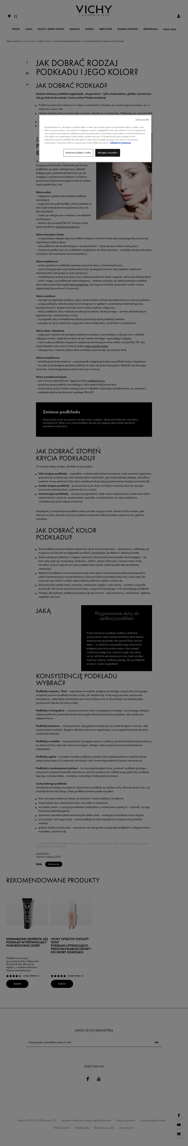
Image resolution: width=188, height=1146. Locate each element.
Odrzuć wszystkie (142, 119)
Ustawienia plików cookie (78, 152)
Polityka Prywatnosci (120, 142)
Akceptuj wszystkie (107, 152)
